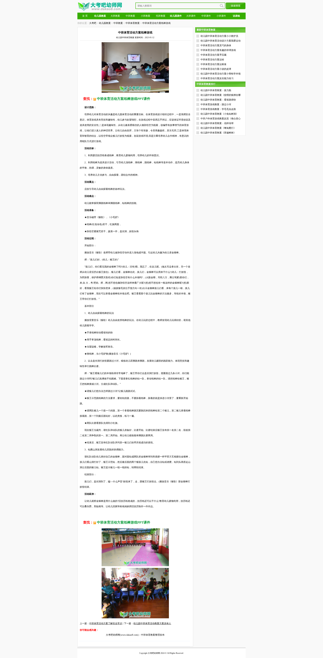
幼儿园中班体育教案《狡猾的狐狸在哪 (221, 95)
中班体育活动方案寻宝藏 (213, 55)
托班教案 (160, 16)
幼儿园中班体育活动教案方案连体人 (152, 623)
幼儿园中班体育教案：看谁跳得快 (218, 100)
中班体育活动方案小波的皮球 (216, 69)
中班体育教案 (132, 23)
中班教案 (130, 16)
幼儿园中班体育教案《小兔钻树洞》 (219, 114)
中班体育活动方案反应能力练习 (217, 78)
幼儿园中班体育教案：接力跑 (216, 90)
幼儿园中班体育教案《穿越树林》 (218, 132)
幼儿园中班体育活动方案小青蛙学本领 (221, 73)
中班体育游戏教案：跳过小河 (216, 104)
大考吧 (92, 23)
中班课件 (206, 16)
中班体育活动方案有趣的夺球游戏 (218, 50)
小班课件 (221, 16)
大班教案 (115, 16)
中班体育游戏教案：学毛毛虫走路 (218, 109)
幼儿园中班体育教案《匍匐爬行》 (218, 128)
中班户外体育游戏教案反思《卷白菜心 (221, 118)
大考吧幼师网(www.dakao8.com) (122, 635)
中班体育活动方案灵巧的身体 (216, 45)
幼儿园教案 (105, 23)
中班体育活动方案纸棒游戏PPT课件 (123, 99)
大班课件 (191, 16)
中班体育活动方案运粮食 (213, 64)
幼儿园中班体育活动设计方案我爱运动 (221, 41)
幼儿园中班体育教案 (125, 37)
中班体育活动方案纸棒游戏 (156, 23)
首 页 (85, 16)
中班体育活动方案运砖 (212, 59)
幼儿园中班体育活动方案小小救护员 (219, 36)
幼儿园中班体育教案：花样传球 (217, 123)
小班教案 (145, 16)
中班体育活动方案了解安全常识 (105, 623)
